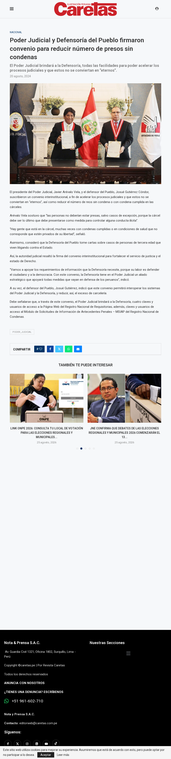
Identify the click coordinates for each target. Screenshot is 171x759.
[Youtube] (46, 744)
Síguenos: (12, 732)
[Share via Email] (78, 349)
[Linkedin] (36, 744)
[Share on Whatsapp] (68, 349)
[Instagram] (27, 744)
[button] (15, 411)
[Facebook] (8, 744)
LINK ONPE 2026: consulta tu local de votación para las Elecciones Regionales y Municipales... (46, 433)
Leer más (63, 754)
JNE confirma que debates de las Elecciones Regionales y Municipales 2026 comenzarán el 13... (124, 433)
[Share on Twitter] (59, 349)
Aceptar (45, 755)
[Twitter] (17, 744)
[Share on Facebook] (50, 349)
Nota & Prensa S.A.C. (22, 643)
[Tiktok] (56, 744)
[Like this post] (40, 349)
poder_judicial (22, 332)
